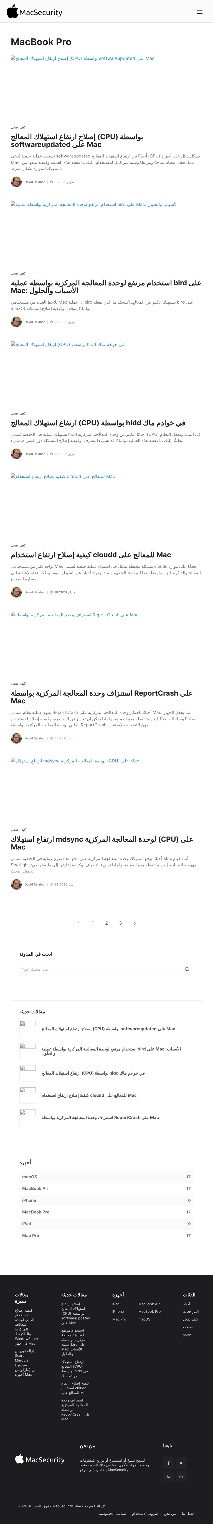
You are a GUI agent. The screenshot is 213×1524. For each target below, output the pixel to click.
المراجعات (191, 1311)
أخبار (186, 1304)
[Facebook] (168, 1463)
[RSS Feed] (168, 1476)
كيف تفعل (18, 127)
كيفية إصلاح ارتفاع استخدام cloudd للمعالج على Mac (75, 1388)
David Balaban (35, 182)
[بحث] (187, 969)
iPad (116, 1304)
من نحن (170, 1514)
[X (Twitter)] (181, 1463)
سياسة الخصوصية (112, 1514)
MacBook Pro (149, 1311)
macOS (144, 1319)
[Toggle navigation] (200, 12)
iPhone (118, 1311)
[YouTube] (181, 1476)
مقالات (188, 1327)
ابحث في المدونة (35, 954)
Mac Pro (119, 1319)
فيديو (187, 1334)
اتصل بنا (188, 1514)
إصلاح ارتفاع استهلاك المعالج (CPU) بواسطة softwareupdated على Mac (75, 1313)
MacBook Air (149, 1304)
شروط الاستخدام (145, 1514)
